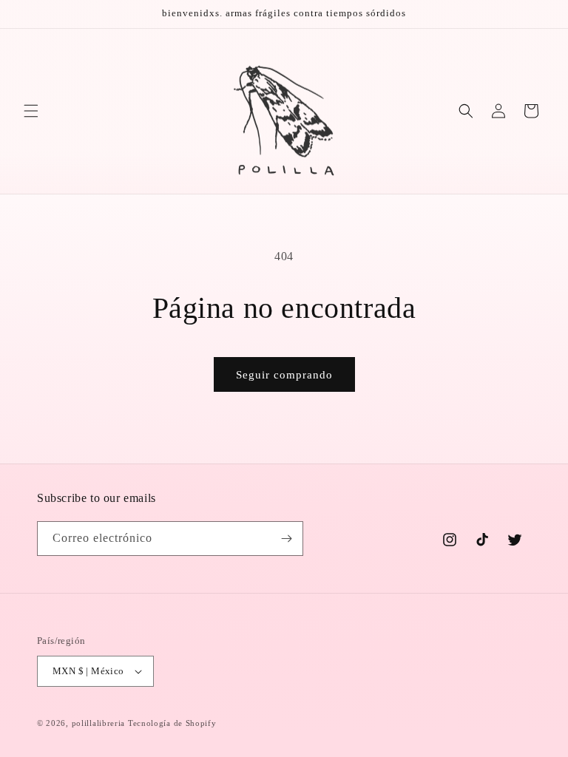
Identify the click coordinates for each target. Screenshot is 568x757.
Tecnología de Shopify (172, 723)
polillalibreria (99, 723)
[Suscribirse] (286, 538)
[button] (31, 111)
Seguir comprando (284, 375)
